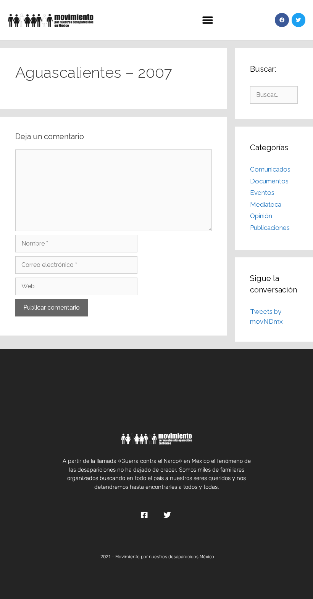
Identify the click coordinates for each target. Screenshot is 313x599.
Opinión (261, 216)
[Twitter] (298, 20)
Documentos (269, 181)
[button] (207, 20)
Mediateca (265, 204)
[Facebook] (282, 20)
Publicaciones (270, 227)
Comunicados (270, 169)
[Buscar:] (274, 94)
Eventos (262, 192)
